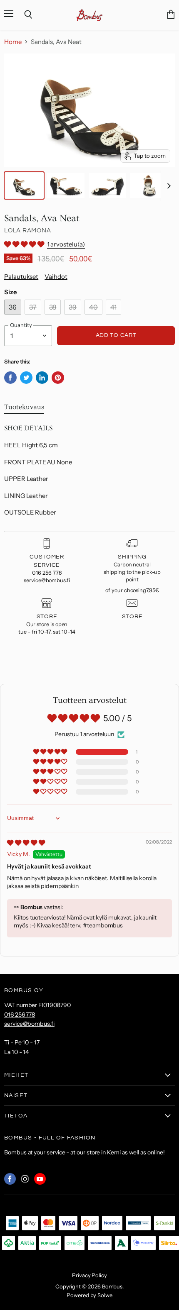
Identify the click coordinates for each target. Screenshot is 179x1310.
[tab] (24, 409)
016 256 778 (19, 1014)
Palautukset (21, 276)
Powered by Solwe (89, 1295)
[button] (24, 244)
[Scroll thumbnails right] (167, 186)
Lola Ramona (27, 230)
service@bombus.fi (29, 1023)
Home (13, 41)
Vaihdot (56, 276)
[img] (26, 842)
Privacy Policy (89, 1275)
